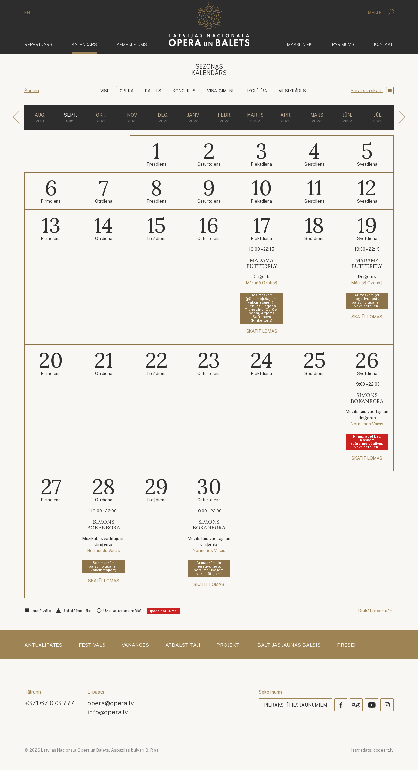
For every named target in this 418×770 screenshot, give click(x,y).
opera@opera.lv (111, 703)
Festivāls (92, 645)
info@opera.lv (108, 712)
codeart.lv (383, 750)
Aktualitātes (43, 645)
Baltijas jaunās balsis (289, 645)
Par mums (343, 44)
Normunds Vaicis (367, 423)
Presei (346, 645)
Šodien (31, 90)
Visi (104, 90)
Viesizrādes (292, 90)
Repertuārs (38, 44)
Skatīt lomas (261, 331)
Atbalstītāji (182, 645)
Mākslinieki (300, 44)
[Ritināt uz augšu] (403, 755)
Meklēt (377, 12)
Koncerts (184, 90)
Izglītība (257, 90)
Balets (153, 90)
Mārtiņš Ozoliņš (261, 282)
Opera (127, 90)
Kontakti (384, 44)
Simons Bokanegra (367, 398)
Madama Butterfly (261, 263)
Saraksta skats (367, 90)
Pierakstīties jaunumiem (295, 705)
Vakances (135, 645)
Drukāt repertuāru (376, 610)
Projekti (229, 645)
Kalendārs (84, 44)
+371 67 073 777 (49, 703)
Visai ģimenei (221, 90)
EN (27, 12)
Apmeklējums (132, 44)
